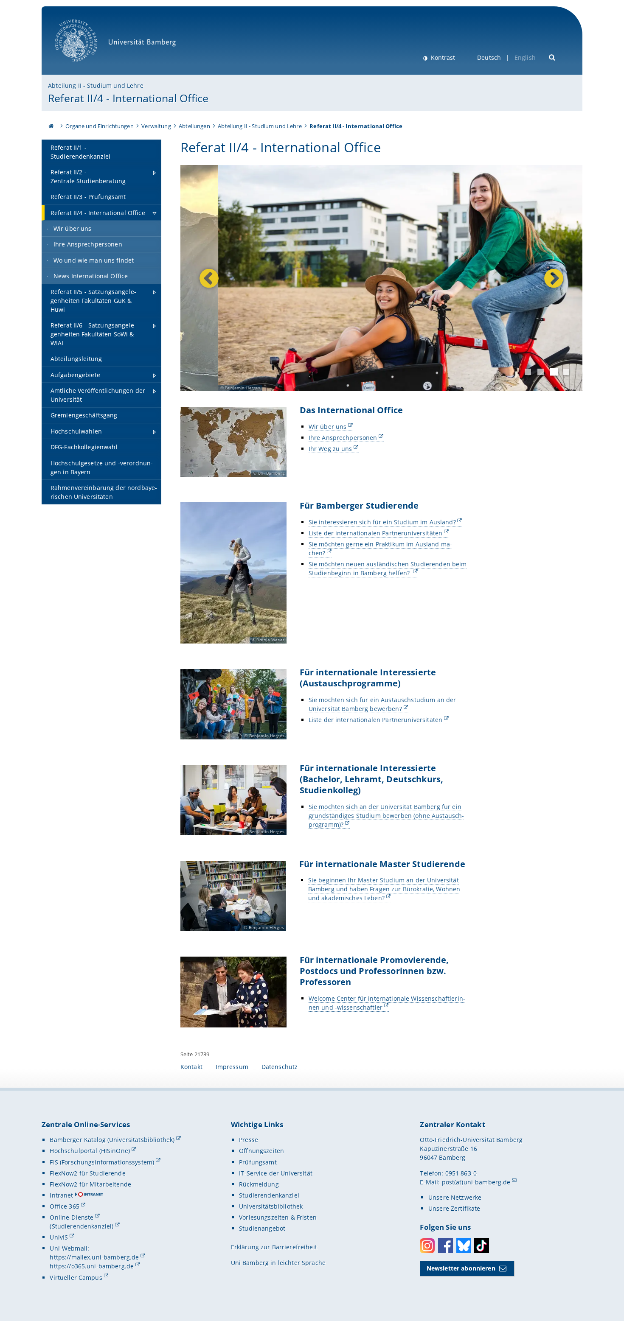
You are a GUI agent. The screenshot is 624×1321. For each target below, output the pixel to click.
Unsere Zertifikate (454, 1208)
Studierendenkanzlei (269, 1195)
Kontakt (191, 1067)
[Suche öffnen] (552, 57)
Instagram (427, 1245)
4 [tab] (566, 372)
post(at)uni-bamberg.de (476, 1182)
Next (551, 278)
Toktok (481, 1245)
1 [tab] (528, 372)
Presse (248, 1140)
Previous (209, 278)
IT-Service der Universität (275, 1173)
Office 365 (64, 1206)
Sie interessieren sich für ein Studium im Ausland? (382, 522)
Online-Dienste (71, 1217)
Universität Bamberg (85, 66)
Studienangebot (262, 1228)
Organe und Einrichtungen (99, 126)
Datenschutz (279, 1067)
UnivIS (59, 1237)
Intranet (61, 1195)
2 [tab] (540, 372)
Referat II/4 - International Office (128, 98)
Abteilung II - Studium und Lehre (95, 85)
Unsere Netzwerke (454, 1197)
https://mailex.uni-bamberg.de (94, 1257)
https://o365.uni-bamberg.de (92, 1266)
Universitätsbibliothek (271, 1206)
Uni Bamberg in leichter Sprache (278, 1263)
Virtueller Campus (76, 1277)
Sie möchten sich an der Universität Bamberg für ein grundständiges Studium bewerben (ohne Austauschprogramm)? (386, 815)
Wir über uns (328, 427)
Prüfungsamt (258, 1162)
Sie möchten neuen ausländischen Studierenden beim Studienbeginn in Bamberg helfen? (388, 568)
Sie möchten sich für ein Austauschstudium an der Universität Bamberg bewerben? (382, 704)
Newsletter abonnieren (461, 1268)
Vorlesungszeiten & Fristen (278, 1217)
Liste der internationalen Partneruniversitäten (375, 533)
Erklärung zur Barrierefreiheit (274, 1247)
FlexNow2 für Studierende (87, 1173)
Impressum (232, 1067)
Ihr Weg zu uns (330, 449)
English (525, 57)
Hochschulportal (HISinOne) (90, 1151)
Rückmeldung (259, 1184)
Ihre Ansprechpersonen (343, 438)
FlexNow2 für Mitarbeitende (90, 1184)
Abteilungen (194, 126)
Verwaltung (156, 126)
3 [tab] (554, 371)
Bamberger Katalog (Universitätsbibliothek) (112, 1140)
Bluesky (463, 1245)
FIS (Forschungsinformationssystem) (102, 1162)
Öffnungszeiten (261, 1151)
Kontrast (442, 57)
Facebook (445, 1245)
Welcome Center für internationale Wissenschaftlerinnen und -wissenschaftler (387, 1002)
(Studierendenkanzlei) (81, 1226)
